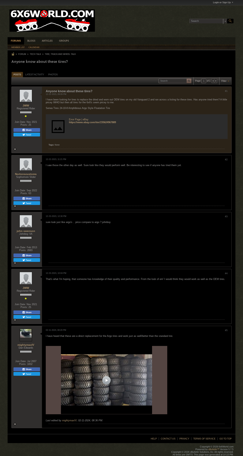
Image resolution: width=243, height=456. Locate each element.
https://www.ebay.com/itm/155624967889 (92, 122)
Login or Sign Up (222, 2)
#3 (226, 216)
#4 (226, 273)
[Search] (230, 21)
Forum (22, 54)
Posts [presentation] (17, 74)
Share (28, 130)
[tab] (17, 74)
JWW (26, 105)
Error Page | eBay (78, 119)
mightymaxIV (25, 344)
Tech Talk (35, 54)
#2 (226, 159)
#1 (226, 91)
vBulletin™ (213, 449)
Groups (64, 41)
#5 (226, 330)
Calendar (33, 47)
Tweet (28, 134)
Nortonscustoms (26, 174)
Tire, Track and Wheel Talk (60, 54)
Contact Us (168, 438)
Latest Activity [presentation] (34, 74)
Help (154, 438)
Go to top (225, 438)
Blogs (31, 41)
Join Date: (20, 121)
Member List (18, 47)
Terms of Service (204, 438)
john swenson (26, 230)
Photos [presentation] (53, 74)
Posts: (24, 124)
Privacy (184, 438)
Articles (47, 41)
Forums (16, 41)
